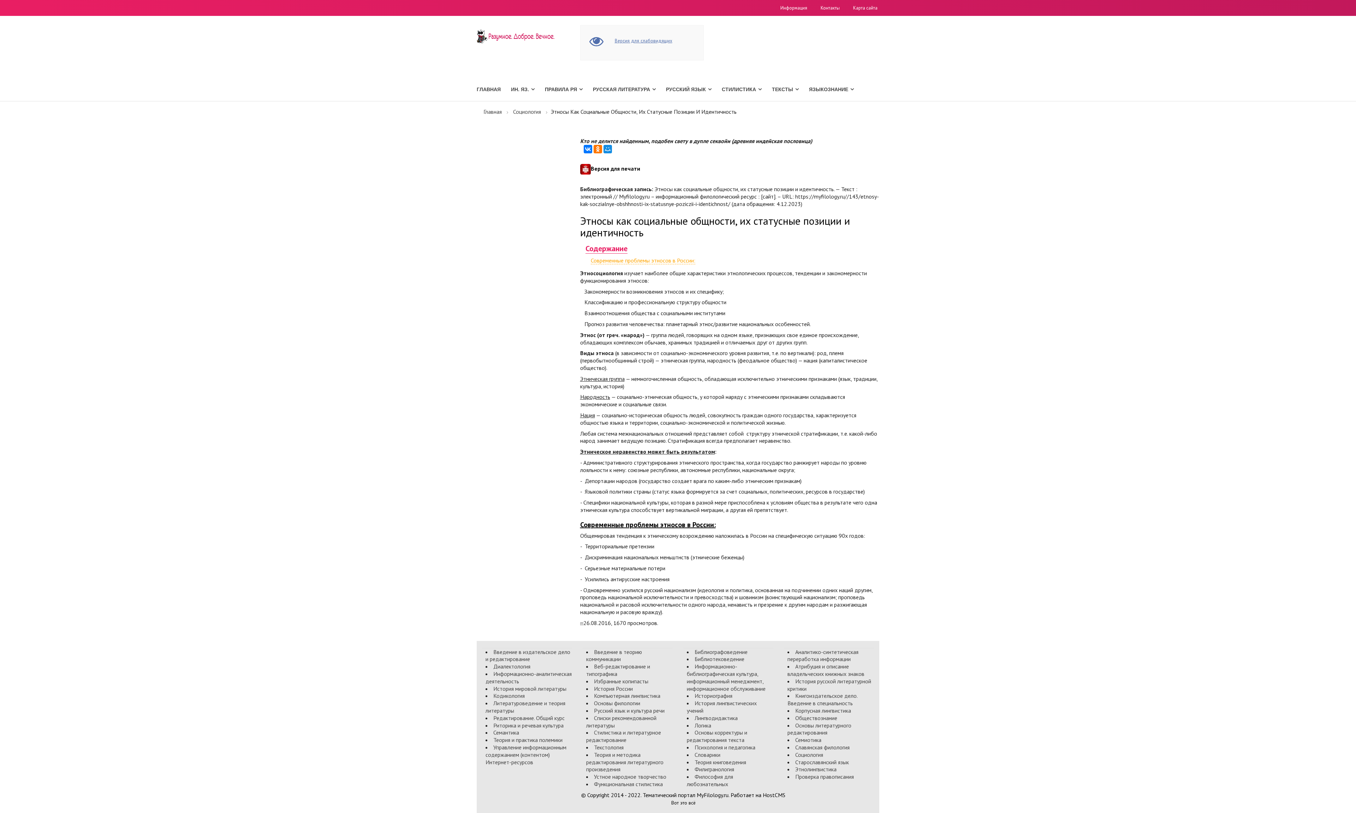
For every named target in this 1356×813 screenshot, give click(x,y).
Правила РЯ (561, 89)
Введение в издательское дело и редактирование (528, 655)
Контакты (830, 8)
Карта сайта (865, 8)
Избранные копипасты (621, 681)
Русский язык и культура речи (629, 710)
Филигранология (714, 769)
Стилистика (739, 89)
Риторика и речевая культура (528, 725)
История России (613, 688)
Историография (713, 695)
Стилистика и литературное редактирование (623, 736)
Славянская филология (822, 747)
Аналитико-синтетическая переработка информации (822, 655)
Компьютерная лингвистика (627, 695)
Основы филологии (617, 703)
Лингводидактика (716, 717)
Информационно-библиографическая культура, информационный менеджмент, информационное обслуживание (726, 677)
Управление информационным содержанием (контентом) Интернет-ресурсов (526, 755)
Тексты (782, 89)
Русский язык (686, 89)
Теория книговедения (720, 762)
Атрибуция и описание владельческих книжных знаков (825, 670)
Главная (489, 89)
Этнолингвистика (816, 769)
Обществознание (816, 717)
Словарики (707, 754)
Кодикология (509, 695)
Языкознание (828, 89)
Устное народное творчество (630, 776)
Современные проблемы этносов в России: (643, 260)
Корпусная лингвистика (823, 710)
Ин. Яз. (520, 89)
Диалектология (511, 666)
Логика (703, 725)
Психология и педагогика (725, 747)
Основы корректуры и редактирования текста (717, 736)
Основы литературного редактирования (819, 729)
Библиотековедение (719, 658)
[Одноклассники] (598, 149)
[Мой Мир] (607, 149)
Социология (527, 111)
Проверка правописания (824, 776)
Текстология (609, 747)
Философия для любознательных (710, 780)
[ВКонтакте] (588, 149)
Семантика (506, 732)
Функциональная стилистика (628, 784)
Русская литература (621, 89)
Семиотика (808, 739)
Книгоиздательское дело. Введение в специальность (822, 699)
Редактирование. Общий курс (529, 717)
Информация (793, 8)
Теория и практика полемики (528, 739)
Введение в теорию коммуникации (614, 655)
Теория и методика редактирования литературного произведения (625, 762)
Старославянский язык (822, 762)
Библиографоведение (721, 651)
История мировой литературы (529, 688)
